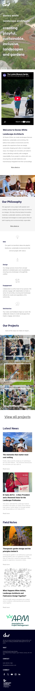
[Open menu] (31, 3)
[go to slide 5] (20, 624)
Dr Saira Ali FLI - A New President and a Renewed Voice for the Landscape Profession (16, 497)
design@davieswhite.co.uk (9, 665)
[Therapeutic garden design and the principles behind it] (17, 536)
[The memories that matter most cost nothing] (17, 442)
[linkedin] (19, 674)
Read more (6, 469)
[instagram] (15, 674)
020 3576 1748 (7, 663)
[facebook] (4, 674)
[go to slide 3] (17, 624)
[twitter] (8, 674)
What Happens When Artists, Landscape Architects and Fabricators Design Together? (14, 593)
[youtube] (11, 674)
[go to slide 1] (14, 624)
